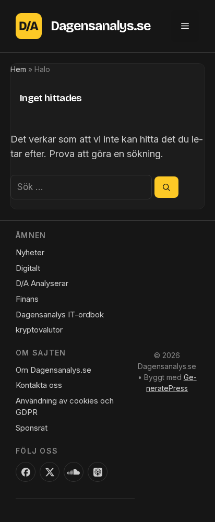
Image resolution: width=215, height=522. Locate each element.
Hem (18, 69)
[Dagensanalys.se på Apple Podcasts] (98, 472)
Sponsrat (31, 428)
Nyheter (30, 252)
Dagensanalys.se (100, 26)
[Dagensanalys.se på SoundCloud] (73, 472)
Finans (27, 299)
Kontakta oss (39, 385)
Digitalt (28, 268)
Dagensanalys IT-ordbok (60, 314)
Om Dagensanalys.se (53, 370)
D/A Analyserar (42, 283)
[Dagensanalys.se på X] (49, 472)
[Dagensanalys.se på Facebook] (25, 472)
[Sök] (166, 186)
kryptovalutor (39, 330)
